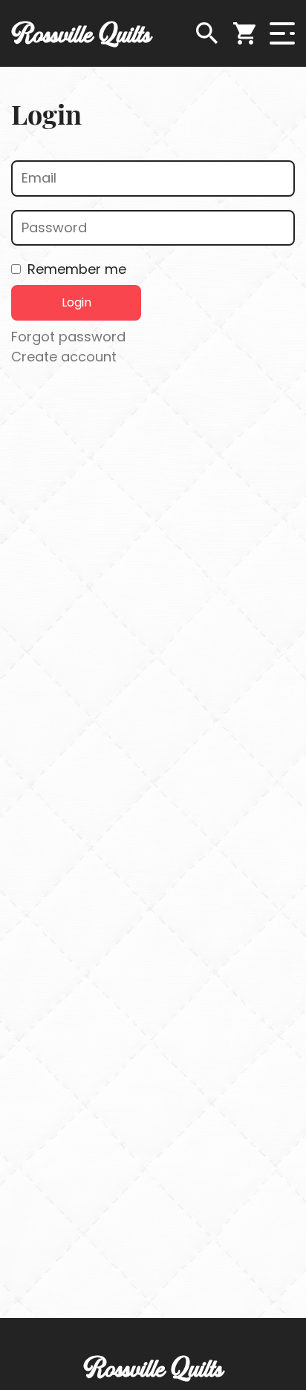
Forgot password (68, 336)
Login (76, 302)
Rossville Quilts (81, 33)
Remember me (76, 269)
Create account (64, 356)
